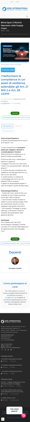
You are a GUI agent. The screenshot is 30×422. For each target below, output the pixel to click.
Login (17, 1)
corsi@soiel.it (5, 103)
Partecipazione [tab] (8, 131)
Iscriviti (15, 113)
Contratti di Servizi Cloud (8, 398)
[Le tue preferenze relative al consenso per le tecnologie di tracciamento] (2, 419)
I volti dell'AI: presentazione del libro (11, 359)
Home (11, 1)
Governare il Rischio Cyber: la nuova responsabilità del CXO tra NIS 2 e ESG (12, 390)
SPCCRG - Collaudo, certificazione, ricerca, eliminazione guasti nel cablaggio (13, 383)
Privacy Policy (19, 417)
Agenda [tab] (18, 126)
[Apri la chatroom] (23, 415)
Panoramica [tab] (7, 126)
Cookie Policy (10, 417)
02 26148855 (16, 103)
